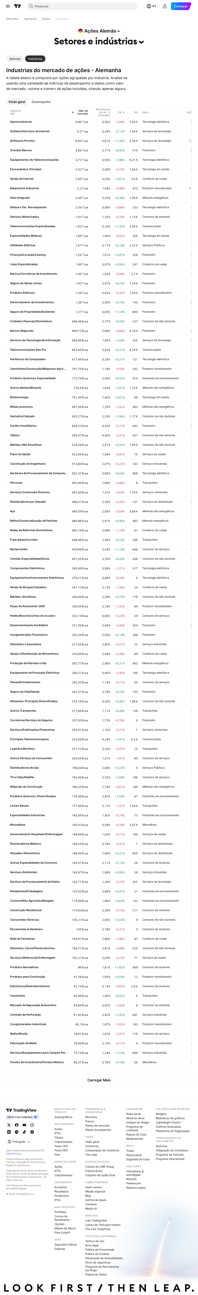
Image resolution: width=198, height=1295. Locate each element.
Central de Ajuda (95, 1200)
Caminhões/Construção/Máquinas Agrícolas (38, 368)
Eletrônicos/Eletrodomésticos (30, 986)
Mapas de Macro (65, 1228)
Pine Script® (62, 1232)
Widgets (161, 1113)
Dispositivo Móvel (66, 1244)
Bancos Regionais (22, 330)
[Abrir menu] (8, 6)
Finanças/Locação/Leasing (28, 254)
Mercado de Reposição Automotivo (33, 1005)
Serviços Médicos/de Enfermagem (32, 957)
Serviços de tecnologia (156, 131)
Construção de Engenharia (27, 463)
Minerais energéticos (155, 197)
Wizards (131, 1179)
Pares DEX (61, 1150)
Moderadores (134, 1138)
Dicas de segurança (97, 1262)
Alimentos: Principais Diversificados (34, 701)
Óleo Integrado (20, 197)
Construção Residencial (26, 910)
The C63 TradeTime (97, 1229)
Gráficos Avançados (168, 1126)
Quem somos (93, 1187)
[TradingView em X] (9, 1125)
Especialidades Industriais (27, 815)
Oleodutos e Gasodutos (25, 644)
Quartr (23, 1188)
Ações (58, 1129)
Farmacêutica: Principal (25, 169)
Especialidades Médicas (26, 235)
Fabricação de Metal (23, 1043)
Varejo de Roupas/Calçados (28, 587)
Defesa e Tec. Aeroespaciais (28, 207)
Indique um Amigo (137, 1122)
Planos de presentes (98, 1129)
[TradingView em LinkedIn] (9, 1132)
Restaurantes (19, 549)
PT (154, 6)
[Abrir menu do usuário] (165, 6)
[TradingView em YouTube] (24, 1125)
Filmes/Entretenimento (25, 682)
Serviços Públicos (153, 245)
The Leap (91, 1154)
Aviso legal (92, 1245)
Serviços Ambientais (23, 872)
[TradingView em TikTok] (24, 1132)
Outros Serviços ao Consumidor (31, 758)
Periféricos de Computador (28, 359)
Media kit (91, 1208)
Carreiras (91, 1204)
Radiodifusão (19, 1033)
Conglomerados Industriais (28, 1024)
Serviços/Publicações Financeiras (32, 729)
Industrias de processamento (160, 378)
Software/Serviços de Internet (30, 131)
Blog (88, 1195)
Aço (12, 511)
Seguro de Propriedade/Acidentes (32, 311)
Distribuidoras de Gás (24, 767)
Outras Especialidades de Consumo (33, 862)
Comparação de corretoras (102, 1150)
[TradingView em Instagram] (32, 1125)
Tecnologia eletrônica (155, 121)
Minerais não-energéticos (158, 387)
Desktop (60, 1248)
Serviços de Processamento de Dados (35, 881)
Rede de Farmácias (22, 938)
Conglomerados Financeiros (29, 634)
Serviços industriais (154, 463)
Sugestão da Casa (137, 1159)
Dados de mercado (97, 1125)
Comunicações (151, 226)
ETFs (58, 1133)
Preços (89, 1121)
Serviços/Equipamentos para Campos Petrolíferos (38, 1052)
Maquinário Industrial (24, 188)
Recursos (91, 1117)
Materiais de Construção (26, 786)
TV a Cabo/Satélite (22, 777)
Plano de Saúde (20, 454)
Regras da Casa (136, 1134)
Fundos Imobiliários (23, 425)
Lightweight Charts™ (169, 1122)
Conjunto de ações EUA (100, 1175)
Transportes (149, 482)
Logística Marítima (22, 748)
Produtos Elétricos (22, 292)
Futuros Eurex (94, 1170)
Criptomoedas (63, 1141)
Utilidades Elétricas (23, 245)
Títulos (59, 1137)
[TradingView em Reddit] (32, 1132)
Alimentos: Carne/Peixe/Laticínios (32, 948)
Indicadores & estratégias (135, 1173)
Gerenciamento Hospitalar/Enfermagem (36, 834)
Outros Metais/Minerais (25, 387)
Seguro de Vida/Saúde (24, 691)
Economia (61, 1187)
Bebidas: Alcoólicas (23, 596)
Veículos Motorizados (24, 216)
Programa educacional (170, 1158)
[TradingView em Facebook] (16, 1125)
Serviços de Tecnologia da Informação (35, 340)
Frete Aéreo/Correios (24, 539)
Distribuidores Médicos (25, 843)
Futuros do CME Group (99, 1166)
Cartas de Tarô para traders (102, 1224)
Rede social (133, 1113)
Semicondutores (21, 121)
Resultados (61, 1191)
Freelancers (133, 1183)
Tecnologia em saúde (155, 169)
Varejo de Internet (21, 178)
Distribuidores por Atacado (28, 501)
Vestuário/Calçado (22, 416)
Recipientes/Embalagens (26, 891)
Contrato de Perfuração (25, 1014)
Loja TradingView (96, 1220)
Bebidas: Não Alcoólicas (26, 444)
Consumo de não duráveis (158, 321)
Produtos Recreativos (24, 967)
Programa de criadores (134, 1128)
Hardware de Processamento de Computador (38, 473)
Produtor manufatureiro (157, 188)
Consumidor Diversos (24, 919)
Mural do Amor (135, 1118)
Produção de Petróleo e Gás (28, 663)
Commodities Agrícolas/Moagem (32, 900)
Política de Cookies (97, 1253)
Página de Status (96, 1274)
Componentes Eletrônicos (27, 568)
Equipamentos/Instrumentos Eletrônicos (37, 577)
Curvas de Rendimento (62, 1218)
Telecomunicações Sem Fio (28, 349)
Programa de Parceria (169, 1154)
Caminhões (17, 995)
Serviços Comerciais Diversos (30, 492)
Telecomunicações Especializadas (32, 226)
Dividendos (62, 1195)
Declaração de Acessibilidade (104, 1258)
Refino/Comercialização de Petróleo (33, 520)
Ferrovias (16, 482)
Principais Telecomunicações (29, 739)
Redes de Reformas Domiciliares (31, 530)
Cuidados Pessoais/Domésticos (31, 321)
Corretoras (92, 1146)
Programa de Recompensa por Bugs (102, 1268)
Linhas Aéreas (19, 805)
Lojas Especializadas (24, 264)
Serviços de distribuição (157, 501)
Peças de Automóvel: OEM (27, 606)
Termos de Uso (94, 1241)
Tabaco (15, 435)
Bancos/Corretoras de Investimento (33, 273)
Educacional (134, 1155)
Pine (57, 1154)
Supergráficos (63, 1117)
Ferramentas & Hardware (26, 929)
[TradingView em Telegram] (16, 1132)
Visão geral (92, 1141)
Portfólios (60, 1212)
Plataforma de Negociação (173, 1131)
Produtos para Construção (27, 976)
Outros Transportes (23, 710)
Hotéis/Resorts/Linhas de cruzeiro (32, 615)
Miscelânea (17, 824)
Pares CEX (61, 1146)
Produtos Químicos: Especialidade (33, 378)
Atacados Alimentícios (25, 853)
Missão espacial (95, 1191)
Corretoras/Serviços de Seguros (31, 720)
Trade (130, 1150)
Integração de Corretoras (172, 1150)
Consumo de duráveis (156, 216)
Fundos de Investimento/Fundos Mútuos (37, 1062)
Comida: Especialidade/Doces (30, 558)
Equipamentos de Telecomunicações (34, 159)
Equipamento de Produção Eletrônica (34, 672)
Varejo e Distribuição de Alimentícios (34, 653)
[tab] (15, 58)
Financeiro (148, 150)
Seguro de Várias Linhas (26, 283)
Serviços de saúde (154, 454)
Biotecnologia (19, 397)
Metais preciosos (21, 406)
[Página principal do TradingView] (17, 6)
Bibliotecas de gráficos (170, 1118)
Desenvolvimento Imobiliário (29, 625)
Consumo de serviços (155, 549)
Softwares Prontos (22, 140)
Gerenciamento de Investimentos (32, 302)
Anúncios (161, 1146)
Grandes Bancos (21, 150)
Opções (59, 1224)
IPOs (58, 1200)
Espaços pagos (136, 1187)
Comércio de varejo (154, 178)
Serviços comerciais (154, 492)
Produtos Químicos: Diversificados (33, 796)
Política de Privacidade (99, 1249)
